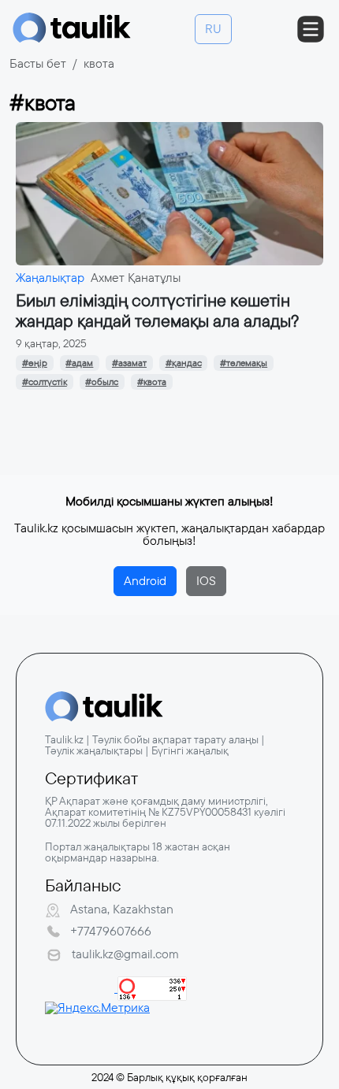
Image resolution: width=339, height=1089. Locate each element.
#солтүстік (44, 382)
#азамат (129, 363)
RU (213, 28)
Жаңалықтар (50, 277)
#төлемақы (243, 363)
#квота (151, 382)
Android (145, 580)
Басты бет (37, 63)
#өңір (34, 363)
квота (99, 63)
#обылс (101, 382)
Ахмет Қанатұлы (136, 277)
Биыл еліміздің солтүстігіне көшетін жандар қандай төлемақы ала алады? (157, 311)
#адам (79, 363)
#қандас (184, 363)
